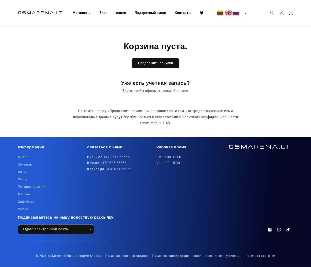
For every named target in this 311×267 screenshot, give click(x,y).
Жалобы (24, 194)
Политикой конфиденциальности (210, 117)
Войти (127, 91)
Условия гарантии (31, 186)
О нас (22, 157)
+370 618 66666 (116, 157)
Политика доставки (260, 255)
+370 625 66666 (113, 163)
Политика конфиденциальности (176, 255)
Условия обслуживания (223, 255)
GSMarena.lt (57, 255)
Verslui (23, 209)
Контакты (25, 164)
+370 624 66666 (118, 169)
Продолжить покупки (155, 63)
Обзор (22, 179)
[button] (272, 13)
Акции (23, 172)
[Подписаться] (89, 229)
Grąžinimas (26, 201)
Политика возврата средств (126, 255)
